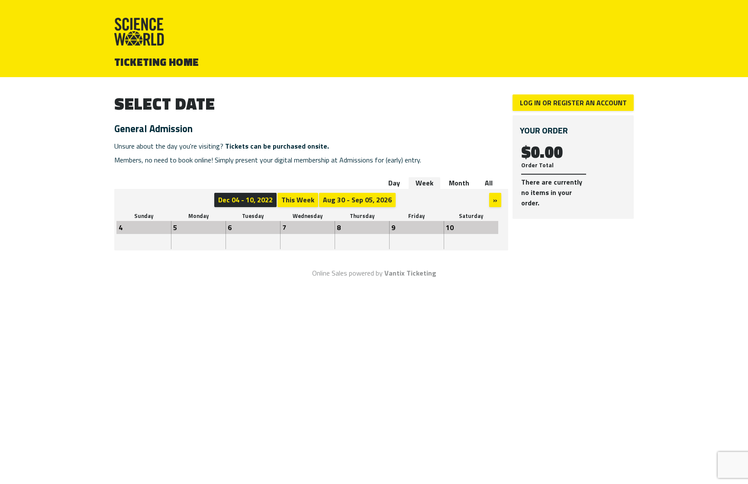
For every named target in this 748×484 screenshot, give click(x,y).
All (489, 183)
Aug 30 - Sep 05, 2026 (357, 200)
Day (394, 183)
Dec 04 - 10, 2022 (245, 200)
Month (459, 183)
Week (424, 183)
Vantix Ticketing (410, 273)
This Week (297, 200)
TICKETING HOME (156, 62)
